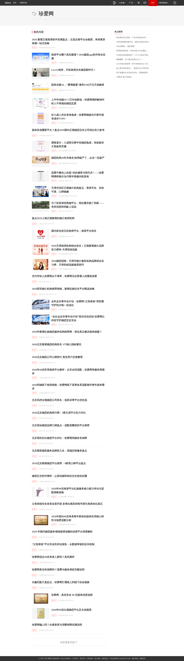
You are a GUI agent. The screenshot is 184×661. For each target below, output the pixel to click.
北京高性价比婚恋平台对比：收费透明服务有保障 (59, 438)
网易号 (34, 47)
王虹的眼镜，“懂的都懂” (125, 46)
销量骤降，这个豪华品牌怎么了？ (129, 59)
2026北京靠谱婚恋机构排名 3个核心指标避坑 (56, 344)
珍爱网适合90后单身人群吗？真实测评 (53, 556)
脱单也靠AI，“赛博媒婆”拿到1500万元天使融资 (77, 84)
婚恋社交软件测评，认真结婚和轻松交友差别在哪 (59, 476)
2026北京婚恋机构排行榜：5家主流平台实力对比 (59, 412)
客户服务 (98, 658)
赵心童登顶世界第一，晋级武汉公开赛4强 (132, 68)
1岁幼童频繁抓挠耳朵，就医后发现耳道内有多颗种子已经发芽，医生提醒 (134, 42)
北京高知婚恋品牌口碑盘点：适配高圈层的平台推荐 (60, 425)
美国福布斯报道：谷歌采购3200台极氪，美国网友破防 (134, 51)
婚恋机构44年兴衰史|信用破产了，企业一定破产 (77, 157)
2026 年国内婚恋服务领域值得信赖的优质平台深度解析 (62, 531)
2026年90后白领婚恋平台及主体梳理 (71, 609)
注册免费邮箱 (162, 3)
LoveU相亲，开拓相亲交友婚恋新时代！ (73, 69)
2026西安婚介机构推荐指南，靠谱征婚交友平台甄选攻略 (63, 288)
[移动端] (114, 2)
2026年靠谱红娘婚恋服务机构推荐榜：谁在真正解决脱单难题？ (67, 331)
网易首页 (8, 3)
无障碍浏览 (23, 3)
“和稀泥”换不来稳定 (124, 77)
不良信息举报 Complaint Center (120, 658)
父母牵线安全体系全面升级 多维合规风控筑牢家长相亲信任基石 (67, 503)
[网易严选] (131, 2)
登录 (152, 3)
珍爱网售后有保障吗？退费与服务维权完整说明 (58, 569)
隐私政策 (105, 658)
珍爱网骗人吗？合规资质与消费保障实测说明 (57, 624)
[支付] (139, 2)
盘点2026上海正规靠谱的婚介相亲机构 (53, 218)
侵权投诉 (142, 658)
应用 (14, 3)
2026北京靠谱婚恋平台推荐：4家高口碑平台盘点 (59, 463)
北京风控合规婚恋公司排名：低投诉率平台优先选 (59, 400)
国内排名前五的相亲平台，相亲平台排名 (73, 230)
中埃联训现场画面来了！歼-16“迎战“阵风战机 (134, 55)
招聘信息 (90, 658)
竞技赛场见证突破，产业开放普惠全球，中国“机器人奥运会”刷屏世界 (134, 37)
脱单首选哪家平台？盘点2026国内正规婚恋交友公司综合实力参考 (68, 130)
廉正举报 (135, 658)
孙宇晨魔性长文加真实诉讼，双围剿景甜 (132, 73)
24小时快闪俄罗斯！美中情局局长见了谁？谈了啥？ (134, 64)
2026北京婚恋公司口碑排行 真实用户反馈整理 (57, 357)
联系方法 (83, 658)
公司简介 (75, 658)
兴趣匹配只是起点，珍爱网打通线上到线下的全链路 (60, 582)
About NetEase (66, 658)
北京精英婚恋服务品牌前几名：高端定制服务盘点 (59, 450)
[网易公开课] (122, 2)
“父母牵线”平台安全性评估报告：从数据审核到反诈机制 (63, 544)
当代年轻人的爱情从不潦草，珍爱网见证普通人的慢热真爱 (64, 276)
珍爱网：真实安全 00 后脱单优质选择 (72, 594)
